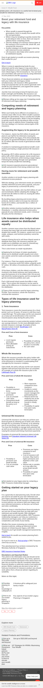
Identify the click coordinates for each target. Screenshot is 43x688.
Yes (5, 611)
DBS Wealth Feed (9, 627)
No (12, 611)
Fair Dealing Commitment (11, 671)
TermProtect (24, 327)
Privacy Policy (22, 670)
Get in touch (6, 63)
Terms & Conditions (9, 670)
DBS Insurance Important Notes (13, 551)
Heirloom (5, 436)
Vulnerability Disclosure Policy (12, 673)
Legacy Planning (8, 630)
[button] (39, 684)
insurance (23, 75)
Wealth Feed (12, 8)
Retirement (23, 627)
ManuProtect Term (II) (9, 329)
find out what (22, 541)
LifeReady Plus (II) (8, 372)
